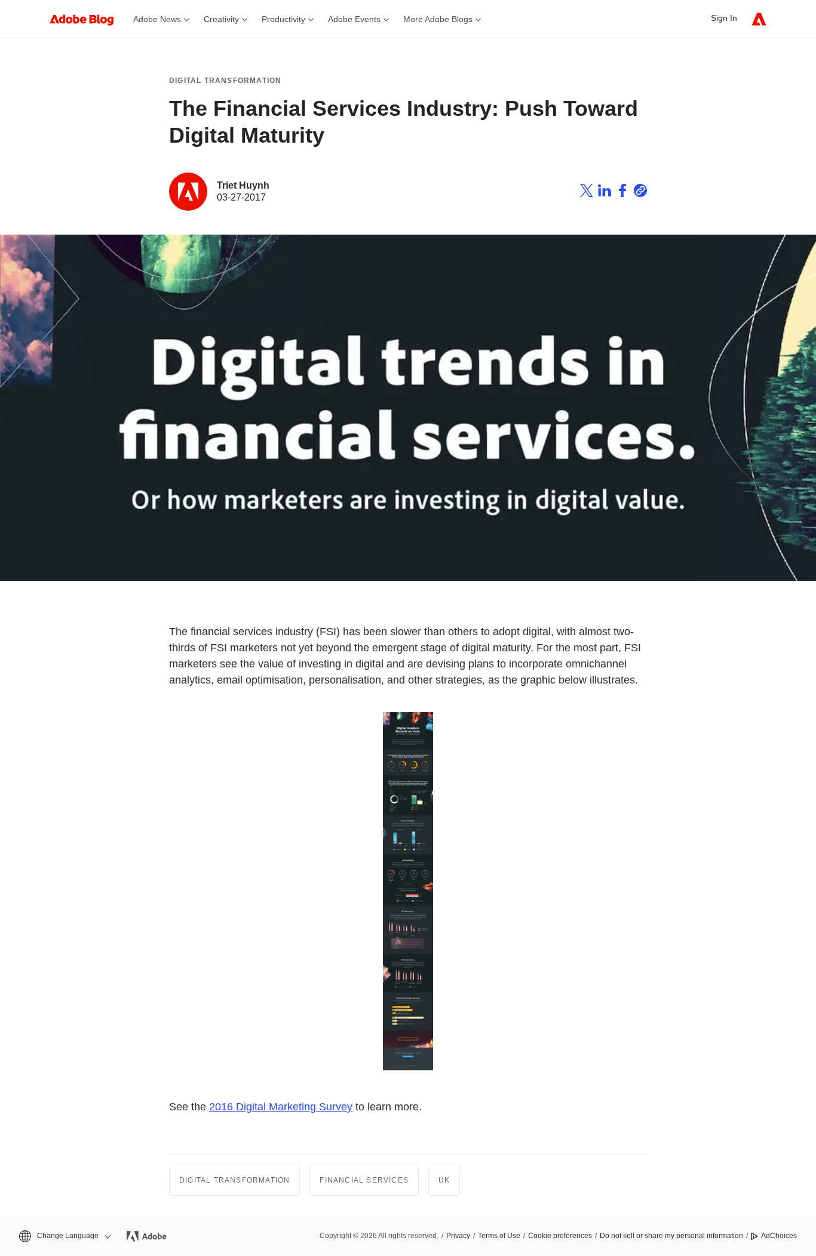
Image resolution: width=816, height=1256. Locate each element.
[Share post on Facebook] (622, 192)
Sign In (724, 18)
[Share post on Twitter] (586, 192)
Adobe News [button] (157, 19)
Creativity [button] (221, 19)
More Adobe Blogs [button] (438, 19)
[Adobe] (758, 19)
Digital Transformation (225, 80)
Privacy (458, 1236)
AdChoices (779, 1236)
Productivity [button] (283, 19)
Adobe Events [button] (354, 19)
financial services (364, 1180)
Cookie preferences (560, 1236)
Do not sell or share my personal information (671, 1236)
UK (444, 1180)
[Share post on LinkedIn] (604, 192)
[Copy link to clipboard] (640, 192)
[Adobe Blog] (88, 19)
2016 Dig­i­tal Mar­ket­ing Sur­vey (280, 1107)
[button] (64, 1236)
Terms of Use (499, 1236)
